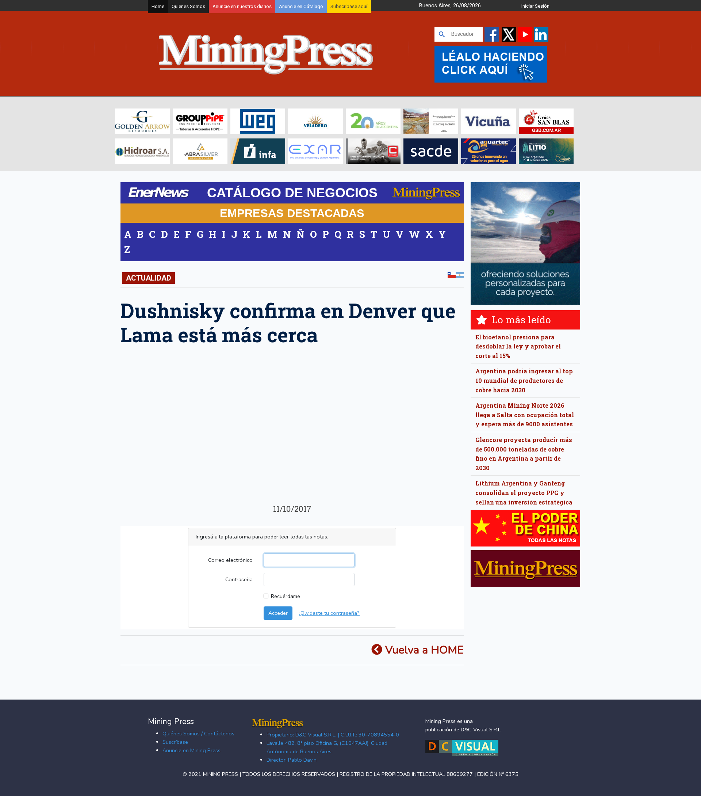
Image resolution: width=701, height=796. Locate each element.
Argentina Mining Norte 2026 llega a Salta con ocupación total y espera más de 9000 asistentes (524, 414)
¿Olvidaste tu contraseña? (329, 613)
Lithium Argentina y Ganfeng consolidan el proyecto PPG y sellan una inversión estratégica (523, 492)
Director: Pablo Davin (292, 759)
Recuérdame (285, 596)
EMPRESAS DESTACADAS (292, 213)
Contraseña (239, 579)
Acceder (278, 613)
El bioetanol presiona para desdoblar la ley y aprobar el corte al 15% (518, 346)
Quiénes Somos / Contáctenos (198, 733)
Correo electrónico (230, 560)
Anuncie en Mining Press (191, 750)
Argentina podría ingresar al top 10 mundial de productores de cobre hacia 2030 (524, 380)
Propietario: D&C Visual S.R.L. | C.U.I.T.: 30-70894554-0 (333, 734)
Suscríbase (175, 742)
